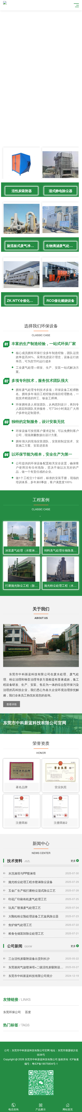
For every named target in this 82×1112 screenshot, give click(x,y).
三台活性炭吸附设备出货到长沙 (43, 958)
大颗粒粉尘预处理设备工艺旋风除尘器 (43, 916)
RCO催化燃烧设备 (60, 300)
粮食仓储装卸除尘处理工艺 (43, 933)
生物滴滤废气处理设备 (61, 245)
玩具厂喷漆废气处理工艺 (43, 907)
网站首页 (68, 1109)
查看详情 (12, 704)
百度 (28, 1012)
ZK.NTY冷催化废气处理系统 (22, 300)
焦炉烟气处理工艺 (43, 925)
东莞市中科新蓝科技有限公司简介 (43, 976)
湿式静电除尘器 (60, 190)
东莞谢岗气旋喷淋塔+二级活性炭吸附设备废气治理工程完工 (43, 967)
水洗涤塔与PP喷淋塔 (43, 873)
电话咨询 (13, 1109)
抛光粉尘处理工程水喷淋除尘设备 (43, 882)
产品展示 (41, 1109)
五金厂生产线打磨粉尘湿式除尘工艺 (43, 890)
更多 (73, 860)
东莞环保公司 (12, 1012)
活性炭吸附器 (22, 190)
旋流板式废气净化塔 (22, 245)
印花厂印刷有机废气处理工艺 (43, 899)
